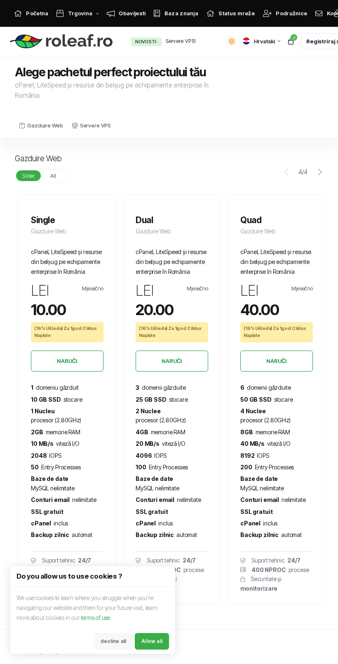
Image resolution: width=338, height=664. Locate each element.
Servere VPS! (181, 41)
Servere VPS (95, 125)
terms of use (95, 617)
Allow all (151, 641)
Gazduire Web (45, 125)
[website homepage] (63, 41)
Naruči (67, 361)
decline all (113, 641)
